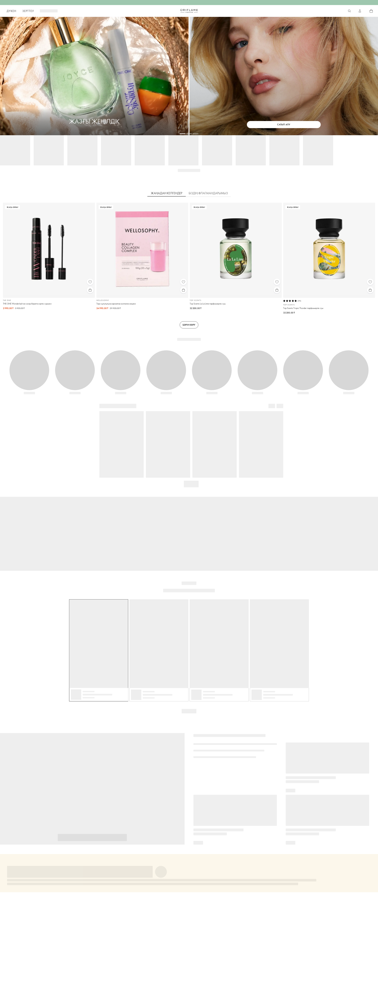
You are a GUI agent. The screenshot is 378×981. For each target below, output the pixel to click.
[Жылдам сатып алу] (90, 290)
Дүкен (11, 11)
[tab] (166, 193)
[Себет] (371, 11)
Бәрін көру (189, 324)
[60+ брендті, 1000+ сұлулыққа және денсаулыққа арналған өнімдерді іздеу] (349, 11)
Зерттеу (28, 11)
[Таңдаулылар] (90, 282)
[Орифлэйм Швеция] (189, 10)
